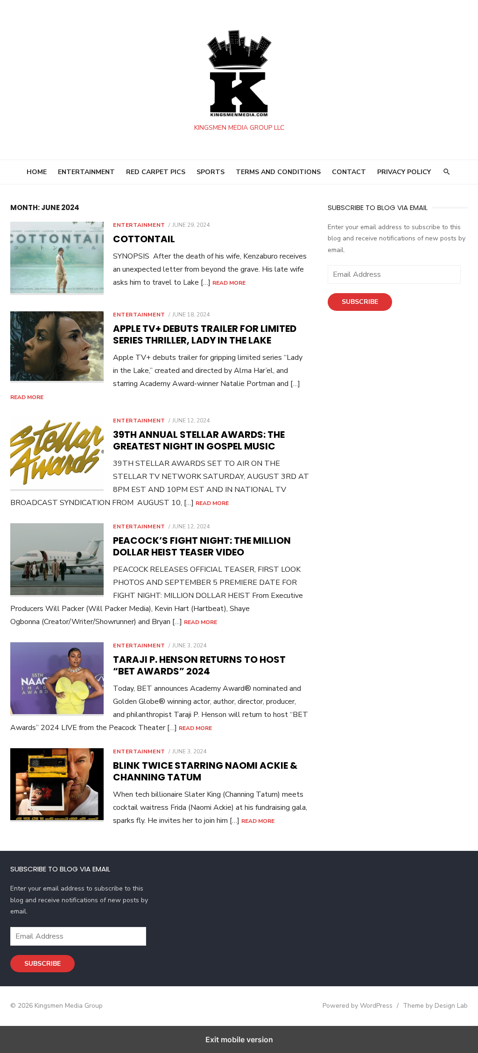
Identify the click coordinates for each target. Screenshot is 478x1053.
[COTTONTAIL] (57, 258)
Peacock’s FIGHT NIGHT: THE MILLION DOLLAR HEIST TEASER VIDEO (202, 546)
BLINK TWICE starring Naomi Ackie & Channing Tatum (205, 771)
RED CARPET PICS (155, 172)
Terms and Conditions (278, 172)
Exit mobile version (239, 1039)
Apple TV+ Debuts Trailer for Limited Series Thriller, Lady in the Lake (204, 334)
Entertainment (139, 225)
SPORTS (211, 172)
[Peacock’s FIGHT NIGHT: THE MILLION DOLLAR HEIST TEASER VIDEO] (57, 560)
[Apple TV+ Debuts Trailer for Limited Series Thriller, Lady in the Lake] (57, 347)
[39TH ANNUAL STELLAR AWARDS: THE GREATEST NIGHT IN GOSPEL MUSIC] (57, 454)
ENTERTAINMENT (86, 172)
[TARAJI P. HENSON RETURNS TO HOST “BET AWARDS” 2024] (57, 679)
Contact (349, 172)
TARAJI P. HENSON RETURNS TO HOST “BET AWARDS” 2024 (199, 665)
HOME (37, 172)
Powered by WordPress (358, 1005)
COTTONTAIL (144, 239)
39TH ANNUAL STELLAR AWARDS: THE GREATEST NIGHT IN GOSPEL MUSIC (199, 440)
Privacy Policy (404, 172)
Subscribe (360, 301)
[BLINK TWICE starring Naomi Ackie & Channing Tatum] (57, 785)
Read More (229, 283)
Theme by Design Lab (435, 1005)
